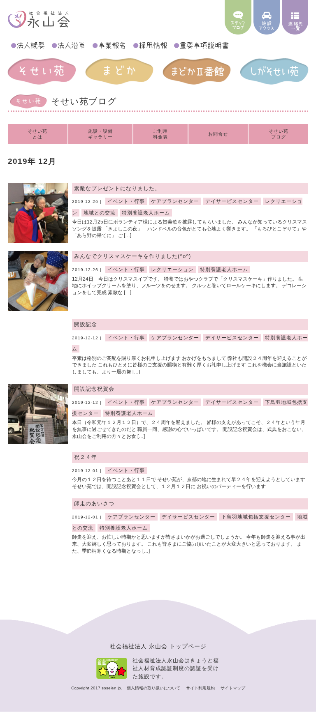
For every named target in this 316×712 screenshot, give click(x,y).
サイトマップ (233, 688)
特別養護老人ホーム (146, 213)
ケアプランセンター (175, 201)
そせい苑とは (37, 134)
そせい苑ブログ (278, 134)
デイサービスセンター (232, 201)
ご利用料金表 (160, 134)
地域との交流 (100, 213)
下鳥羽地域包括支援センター (256, 517)
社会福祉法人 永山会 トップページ (158, 646)
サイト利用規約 (201, 688)
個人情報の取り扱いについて (154, 688)
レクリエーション (172, 269)
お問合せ (218, 133)
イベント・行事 (126, 201)
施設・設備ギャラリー (100, 134)
